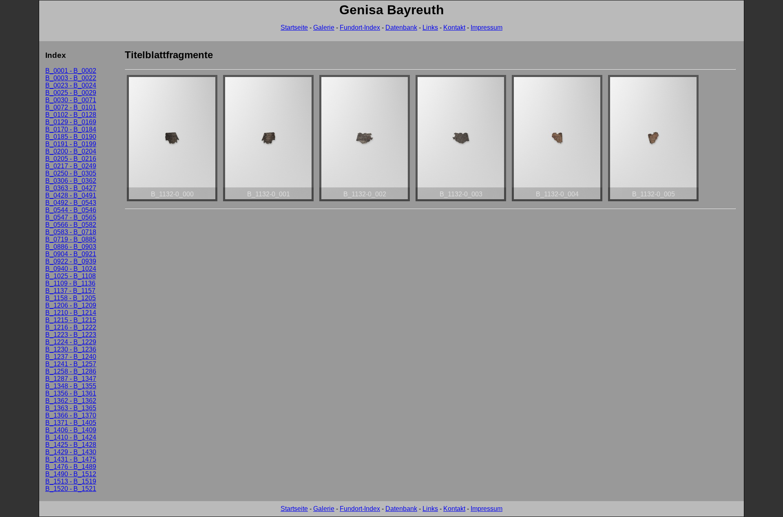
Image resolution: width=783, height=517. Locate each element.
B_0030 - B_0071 (70, 100)
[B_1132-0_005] (653, 201)
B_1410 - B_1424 (70, 437)
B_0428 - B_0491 (70, 195)
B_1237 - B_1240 (70, 356)
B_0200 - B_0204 (70, 151)
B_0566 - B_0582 (70, 224)
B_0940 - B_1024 (70, 268)
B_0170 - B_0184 (70, 129)
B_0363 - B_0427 (70, 188)
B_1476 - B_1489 (70, 466)
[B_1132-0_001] (268, 201)
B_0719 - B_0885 (70, 239)
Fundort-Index (360, 27)
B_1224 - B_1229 (70, 342)
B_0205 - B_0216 (70, 158)
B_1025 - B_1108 (70, 276)
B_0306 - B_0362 (70, 180)
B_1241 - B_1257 (70, 364)
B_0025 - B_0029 (70, 92)
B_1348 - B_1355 (70, 386)
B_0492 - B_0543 (70, 202)
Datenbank (401, 27)
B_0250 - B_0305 (70, 173)
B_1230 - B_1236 (70, 349)
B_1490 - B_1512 (70, 474)
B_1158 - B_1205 (70, 298)
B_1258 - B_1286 (70, 371)
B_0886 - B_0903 (70, 246)
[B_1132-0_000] (172, 201)
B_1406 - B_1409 (70, 430)
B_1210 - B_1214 (70, 312)
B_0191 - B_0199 (70, 144)
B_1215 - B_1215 (70, 320)
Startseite (294, 27)
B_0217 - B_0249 (70, 166)
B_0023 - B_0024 (70, 85)
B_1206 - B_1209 (70, 305)
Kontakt (454, 27)
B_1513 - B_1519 (70, 481)
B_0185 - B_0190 (70, 136)
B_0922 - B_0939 (70, 261)
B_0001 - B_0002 (70, 70)
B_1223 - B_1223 (70, 334)
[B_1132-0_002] (364, 201)
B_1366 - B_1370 (70, 415)
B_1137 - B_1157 (70, 290)
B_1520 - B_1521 (70, 488)
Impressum (486, 27)
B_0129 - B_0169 (70, 122)
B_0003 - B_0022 (70, 78)
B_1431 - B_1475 (70, 459)
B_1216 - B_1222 (70, 327)
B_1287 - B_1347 (70, 378)
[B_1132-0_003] (461, 201)
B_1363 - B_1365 (70, 408)
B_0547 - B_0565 (70, 217)
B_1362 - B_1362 (70, 400)
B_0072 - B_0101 (70, 107)
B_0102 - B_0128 (70, 114)
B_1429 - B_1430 (70, 452)
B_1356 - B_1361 (70, 393)
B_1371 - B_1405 (70, 422)
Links (430, 27)
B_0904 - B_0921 (70, 254)
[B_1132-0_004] (557, 201)
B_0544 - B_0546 (70, 210)
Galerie (323, 27)
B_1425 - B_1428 (70, 444)
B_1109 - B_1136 (70, 283)
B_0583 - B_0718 (70, 232)
